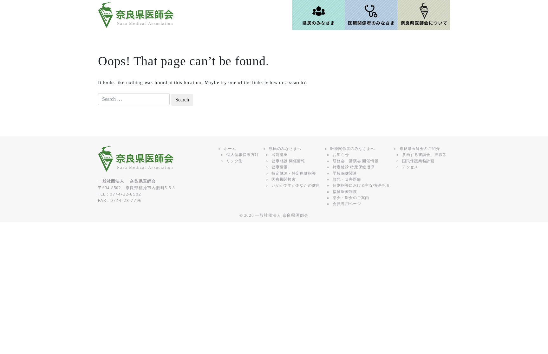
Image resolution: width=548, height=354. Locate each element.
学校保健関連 (345, 173)
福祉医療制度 (345, 192)
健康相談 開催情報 (288, 161)
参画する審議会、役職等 (424, 154)
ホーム (230, 148)
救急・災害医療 (347, 179)
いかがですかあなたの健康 (295, 185)
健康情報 (279, 167)
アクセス (410, 167)
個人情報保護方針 (242, 154)
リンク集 (234, 161)
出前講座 (279, 154)
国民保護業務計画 (418, 161)
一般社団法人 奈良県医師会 (282, 215)
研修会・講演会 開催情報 (355, 161)
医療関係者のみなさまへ (352, 148)
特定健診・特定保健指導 (293, 173)
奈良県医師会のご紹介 (420, 148)
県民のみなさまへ (285, 148)
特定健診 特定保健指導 (353, 167)
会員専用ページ (347, 204)
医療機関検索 (283, 179)
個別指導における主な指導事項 (361, 185)
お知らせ (341, 154)
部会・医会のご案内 (351, 198)
